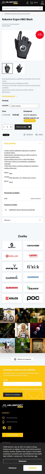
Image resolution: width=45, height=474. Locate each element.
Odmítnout (12, 468)
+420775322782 (11, 422)
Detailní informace (8, 96)
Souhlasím (33, 468)
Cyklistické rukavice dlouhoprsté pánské (22, 210)
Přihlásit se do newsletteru (12, 394)
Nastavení (22, 461)
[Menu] (42, 2)
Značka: (6, 25)
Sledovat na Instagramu (24, 359)
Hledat (40, 8)
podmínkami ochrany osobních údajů (31, 389)
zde (36, 456)
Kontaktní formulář (12, 435)
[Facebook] (4, 427)
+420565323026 (11, 418)
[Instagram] (9, 427)
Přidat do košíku (21, 127)
